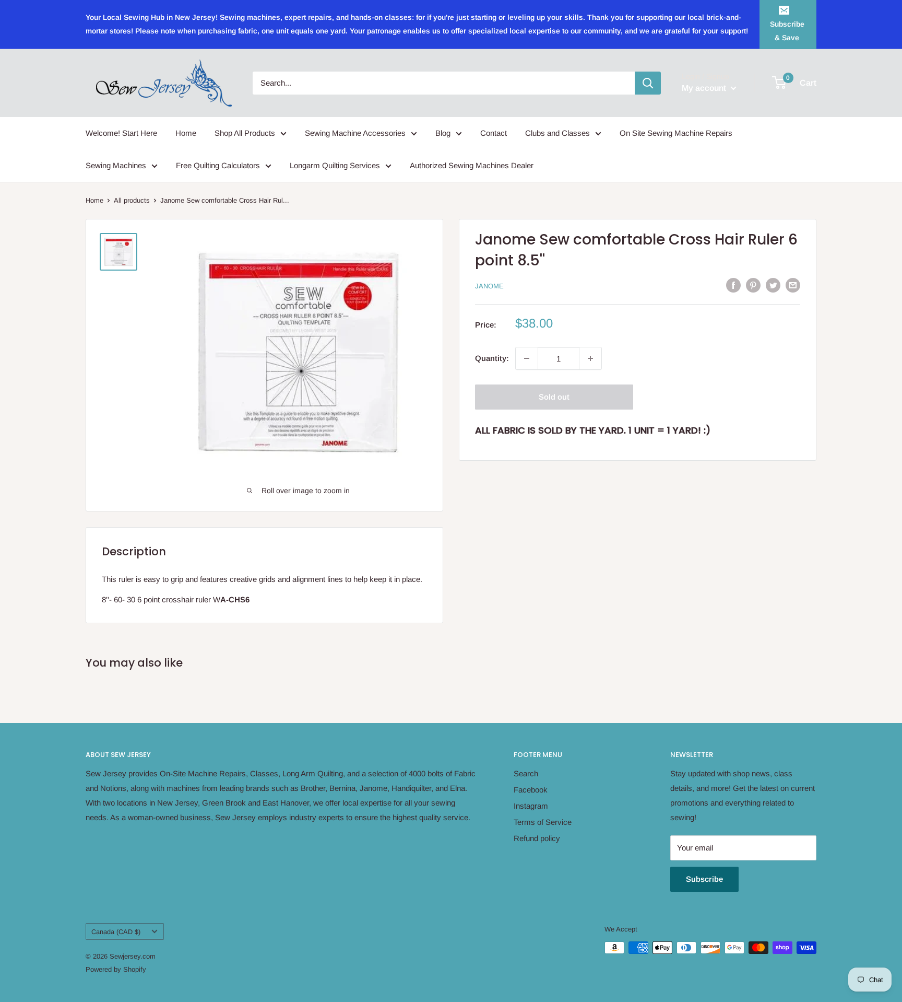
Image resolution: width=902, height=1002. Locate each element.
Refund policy (537, 838)
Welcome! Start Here (121, 133)
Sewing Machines (116, 165)
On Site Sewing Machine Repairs (676, 133)
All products (132, 200)
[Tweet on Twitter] (773, 285)
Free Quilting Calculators (218, 165)
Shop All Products (245, 133)
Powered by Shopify (116, 969)
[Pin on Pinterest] (753, 285)
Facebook (531, 789)
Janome (489, 286)
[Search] (648, 83)
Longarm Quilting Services (335, 165)
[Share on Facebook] (733, 285)
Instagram (531, 805)
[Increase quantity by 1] (590, 358)
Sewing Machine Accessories (355, 133)
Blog (442, 133)
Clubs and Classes (557, 133)
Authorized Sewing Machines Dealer (471, 165)
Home (185, 133)
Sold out (554, 396)
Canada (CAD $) (115, 932)
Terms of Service (543, 822)
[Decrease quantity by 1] (527, 358)
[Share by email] (793, 285)
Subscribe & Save (787, 31)
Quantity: (492, 358)
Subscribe (704, 879)
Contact (493, 133)
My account (705, 88)
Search (526, 773)
